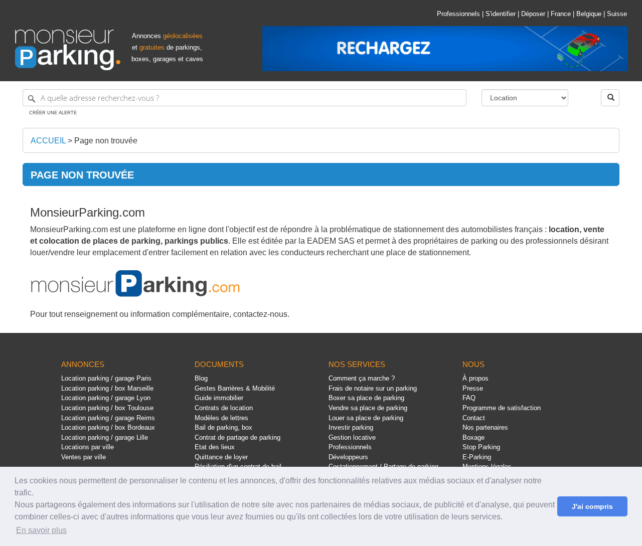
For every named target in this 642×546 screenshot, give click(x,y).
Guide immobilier (219, 398)
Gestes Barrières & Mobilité (235, 388)
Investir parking (351, 427)
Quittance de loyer (221, 457)
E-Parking (476, 457)
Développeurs (348, 457)
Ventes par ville (83, 457)
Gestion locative (352, 437)
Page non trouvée (105, 140)
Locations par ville (87, 447)
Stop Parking (481, 447)
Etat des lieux (215, 447)
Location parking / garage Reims (108, 418)
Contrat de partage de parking (237, 437)
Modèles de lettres (221, 418)
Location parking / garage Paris (106, 378)
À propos (475, 378)
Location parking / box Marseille (107, 388)
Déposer (533, 14)
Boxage (473, 437)
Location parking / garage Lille (104, 437)
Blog (201, 378)
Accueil (48, 140)
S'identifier (501, 14)
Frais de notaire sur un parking (373, 388)
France (561, 14)
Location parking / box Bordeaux (108, 427)
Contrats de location (224, 408)
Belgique (588, 14)
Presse (472, 388)
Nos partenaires (485, 427)
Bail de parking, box (223, 427)
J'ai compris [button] (592, 506)
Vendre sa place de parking (368, 408)
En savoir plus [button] (41, 530)
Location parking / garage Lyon (105, 398)
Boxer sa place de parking (366, 398)
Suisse (617, 14)
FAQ (468, 398)
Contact (473, 418)
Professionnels (458, 14)
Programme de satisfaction (501, 408)
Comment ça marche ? (362, 378)
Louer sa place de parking (366, 418)
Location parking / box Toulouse (107, 408)
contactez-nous (260, 314)
